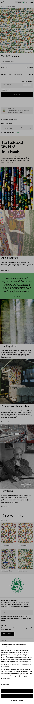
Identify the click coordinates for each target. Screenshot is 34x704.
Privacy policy (5, 684)
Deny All (17, 696)
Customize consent (17, 700)
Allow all (17, 691)
